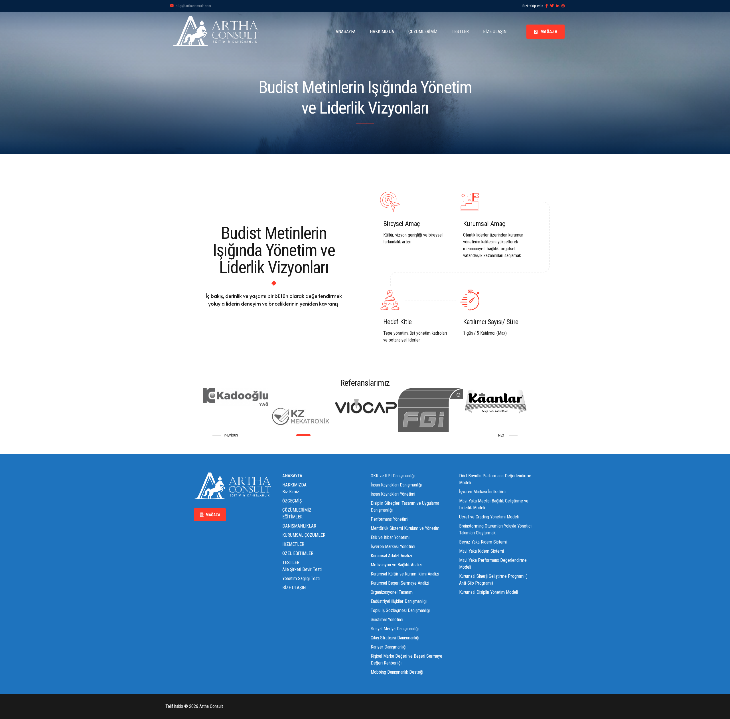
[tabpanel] (235, 416)
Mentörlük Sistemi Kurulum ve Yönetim (405, 528)
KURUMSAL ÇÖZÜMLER (303, 535)
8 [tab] (363, 435)
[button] (226, 435)
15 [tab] (417, 435)
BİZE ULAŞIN (494, 31)
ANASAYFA (346, 31)
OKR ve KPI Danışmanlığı (393, 475)
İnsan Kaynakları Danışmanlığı (396, 485)
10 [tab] (379, 435)
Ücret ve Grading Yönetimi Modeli (489, 517)
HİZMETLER (293, 544)
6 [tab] (348, 435)
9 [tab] (371, 435)
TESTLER (460, 31)
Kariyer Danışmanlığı (388, 647)
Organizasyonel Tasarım (392, 592)
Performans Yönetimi (389, 519)
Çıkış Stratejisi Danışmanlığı (395, 638)
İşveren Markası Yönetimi (393, 546)
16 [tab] (425, 435)
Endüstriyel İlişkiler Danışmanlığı (399, 601)
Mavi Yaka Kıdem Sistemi (481, 551)
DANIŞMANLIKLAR (299, 526)
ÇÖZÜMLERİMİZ (422, 31)
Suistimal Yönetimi (387, 619)
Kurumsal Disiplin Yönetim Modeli (488, 592)
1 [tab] (297, 435)
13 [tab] (402, 435)
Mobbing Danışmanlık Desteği (397, 672)
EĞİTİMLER (292, 517)
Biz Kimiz (290, 491)
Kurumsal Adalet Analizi (391, 555)
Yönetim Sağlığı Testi (301, 578)
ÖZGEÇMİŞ (292, 501)
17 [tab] (433, 435)
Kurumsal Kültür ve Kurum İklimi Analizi (405, 574)
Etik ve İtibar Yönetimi (390, 537)
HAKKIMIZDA (382, 31)
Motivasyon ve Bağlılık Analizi (396, 564)
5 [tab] (340, 435)
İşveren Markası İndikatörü (482, 491)
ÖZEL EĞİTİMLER (297, 553)
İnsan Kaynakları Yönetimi (393, 494)
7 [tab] (356, 435)
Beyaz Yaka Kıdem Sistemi (483, 542)
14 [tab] (409, 435)
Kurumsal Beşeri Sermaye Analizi (400, 583)
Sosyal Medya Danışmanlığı (395, 628)
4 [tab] (332, 435)
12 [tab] (394, 435)
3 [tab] (325, 435)
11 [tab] (386, 435)
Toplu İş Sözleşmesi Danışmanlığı (400, 610)
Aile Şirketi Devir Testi (302, 569)
